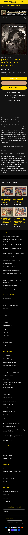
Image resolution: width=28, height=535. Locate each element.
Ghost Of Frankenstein (8, 404)
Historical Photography (9, 359)
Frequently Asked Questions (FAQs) (12, 471)
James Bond (6, 315)
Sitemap (5, 481)
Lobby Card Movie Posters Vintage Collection (12, 249)
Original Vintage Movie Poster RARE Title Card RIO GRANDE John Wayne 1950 (20, 221)
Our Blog (5, 475)
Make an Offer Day (7, 440)
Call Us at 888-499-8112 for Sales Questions (11, 450)
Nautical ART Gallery (8, 391)
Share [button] (4, 150)
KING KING (6, 379)
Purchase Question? (8, 455)
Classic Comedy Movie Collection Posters (13, 245)
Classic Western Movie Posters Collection (13, 253)
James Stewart (6, 322)
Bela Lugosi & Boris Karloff (10, 302)
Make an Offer (14, 88)
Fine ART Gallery (7, 394)
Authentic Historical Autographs (11, 362)
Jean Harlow (6, 335)
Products (3, 172)
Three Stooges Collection (9, 401)
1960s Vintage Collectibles (9, 426)
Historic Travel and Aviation (10, 397)
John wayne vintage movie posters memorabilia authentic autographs (14, 164)
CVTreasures (16, 532)
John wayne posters (13, 162)
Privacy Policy (6, 494)
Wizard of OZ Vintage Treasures (11, 372)
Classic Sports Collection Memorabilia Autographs (13, 281)
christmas (5, 414)
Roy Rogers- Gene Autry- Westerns (12, 339)
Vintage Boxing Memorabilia (10, 285)
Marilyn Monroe (7, 329)
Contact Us (14, 83)
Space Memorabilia (8, 387)
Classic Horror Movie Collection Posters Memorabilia (13, 240)
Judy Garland (6, 332)
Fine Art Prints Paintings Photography (12, 289)
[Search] (25, 18)
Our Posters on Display (9, 478)
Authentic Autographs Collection (11, 270)
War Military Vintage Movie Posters (12, 273)
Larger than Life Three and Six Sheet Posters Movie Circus (12, 418)
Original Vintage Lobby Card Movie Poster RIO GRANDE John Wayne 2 (6, 220)
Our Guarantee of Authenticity (10, 491)
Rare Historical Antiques (9, 411)
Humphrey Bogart (7, 325)
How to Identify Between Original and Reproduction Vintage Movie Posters (12, 436)
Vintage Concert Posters (9, 256)
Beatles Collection (7, 408)
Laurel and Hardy (7, 342)
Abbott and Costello (8, 312)
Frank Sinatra (6, 308)
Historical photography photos (13, 158)
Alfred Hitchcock (7, 298)
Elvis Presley (6, 346)
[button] (2, 6)
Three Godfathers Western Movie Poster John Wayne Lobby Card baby (7, 200)
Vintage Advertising (8, 263)
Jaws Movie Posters (8, 375)
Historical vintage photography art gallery (13, 160)
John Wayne (6, 319)
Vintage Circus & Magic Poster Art (12, 260)
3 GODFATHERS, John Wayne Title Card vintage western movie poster (20, 200)
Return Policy (6, 498)
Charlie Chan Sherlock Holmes (10, 305)
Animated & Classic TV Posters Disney (13, 277)
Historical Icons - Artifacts (9, 365)
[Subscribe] (23, 511)
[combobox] (14, 18)
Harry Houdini (6, 355)
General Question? (7, 458)
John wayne (4, 162)
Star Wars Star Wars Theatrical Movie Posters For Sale (12, 383)
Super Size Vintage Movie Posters (11, 423)
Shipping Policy (7, 501)
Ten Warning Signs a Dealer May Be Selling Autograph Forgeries (14, 430)
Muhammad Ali (7, 369)
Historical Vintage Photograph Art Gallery (13, 267)
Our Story (5, 468)
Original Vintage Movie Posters (11, 236)
